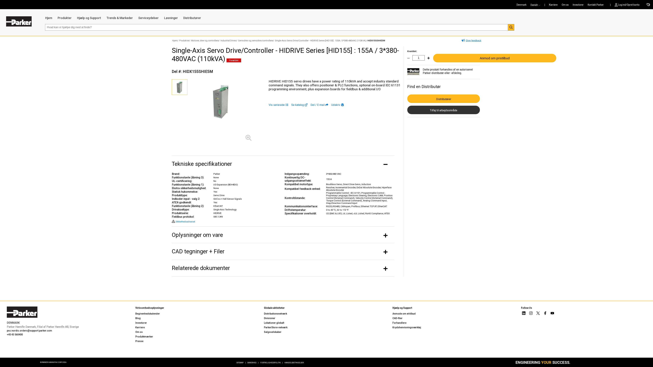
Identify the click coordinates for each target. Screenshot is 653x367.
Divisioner (269, 318)
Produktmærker (144, 336)
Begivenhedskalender (147, 313)
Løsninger (171, 18)
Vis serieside (277, 105)
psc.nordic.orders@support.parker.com (29, 330)
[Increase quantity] (427, 60)
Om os (565, 4)
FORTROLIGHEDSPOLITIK (271, 363)
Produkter (65, 18)
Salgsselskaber (272, 332)
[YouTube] (552, 313)
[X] (538, 313)
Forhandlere (399, 322)
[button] (536, 5)
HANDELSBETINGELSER (294, 363)
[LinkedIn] (523, 313)
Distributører (192, 18)
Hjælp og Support (89, 18)
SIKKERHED (253, 363)
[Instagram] (531, 313)
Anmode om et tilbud (404, 313)
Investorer (578, 4)
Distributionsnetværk (275, 313)
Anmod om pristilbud (495, 58)
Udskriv (335, 105)
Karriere (553, 4)
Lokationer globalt (274, 322)
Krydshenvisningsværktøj (406, 327)
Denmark (521, 4)
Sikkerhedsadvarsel (185, 221)
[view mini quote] (648, 5)
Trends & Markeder (119, 18)
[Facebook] (545, 313)
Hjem (48, 18)
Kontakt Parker (596, 4)
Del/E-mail (318, 105)
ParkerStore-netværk (275, 327)
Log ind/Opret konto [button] (629, 4)
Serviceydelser (148, 18)
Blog (138, 318)
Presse (139, 341)
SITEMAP (241, 363)
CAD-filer (397, 318)
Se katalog (297, 105)
